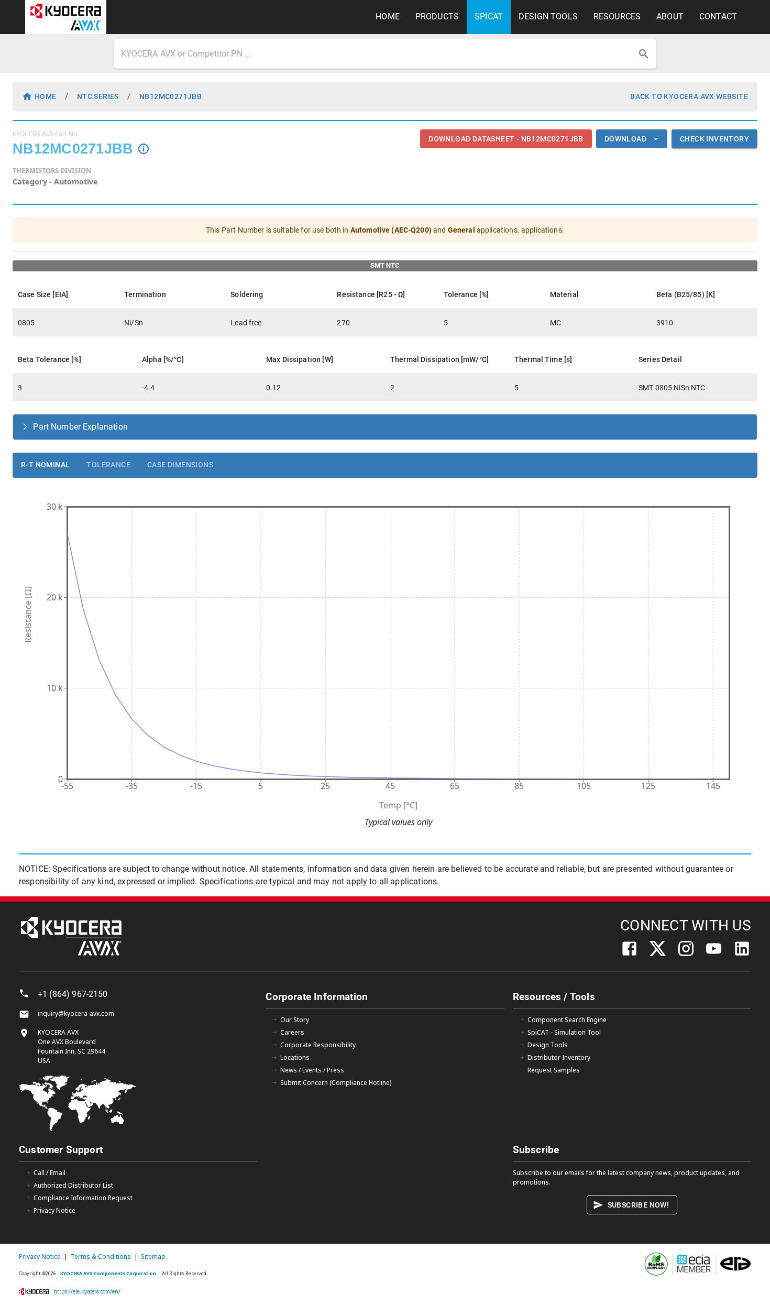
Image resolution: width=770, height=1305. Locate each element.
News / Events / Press (312, 1070)
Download (625, 139)
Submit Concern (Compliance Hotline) (335, 1082)
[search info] (143, 148)
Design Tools (547, 1044)
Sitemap (153, 1256)
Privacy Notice (54, 1210)
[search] (643, 53)
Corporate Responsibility (318, 1044)
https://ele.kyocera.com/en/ (86, 1291)
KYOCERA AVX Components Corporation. (109, 1273)
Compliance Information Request (83, 1197)
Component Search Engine (567, 1019)
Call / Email (49, 1172)
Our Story (294, 1019)
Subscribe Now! (638, 1205)
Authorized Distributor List (73, 1185)
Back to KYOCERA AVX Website (689, 96)
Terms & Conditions (101, 1256)
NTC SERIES (98, 96)
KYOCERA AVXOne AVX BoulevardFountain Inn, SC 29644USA (71, 1046)
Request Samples (553, 1070)
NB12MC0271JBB (170, 96)
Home (46, 96)
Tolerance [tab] (108, 464)
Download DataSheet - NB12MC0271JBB (506, 139)
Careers (292, 1032)
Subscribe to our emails (549, 1172)
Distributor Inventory (558, 1057)
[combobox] (374, 54)
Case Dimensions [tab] (180, 464)
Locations (295, 1057)
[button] (385, 427)
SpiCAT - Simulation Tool (564, 1032)
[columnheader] (66, 294)
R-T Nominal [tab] (45, 464)
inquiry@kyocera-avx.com (76, 1013)
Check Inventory (714, 139)
